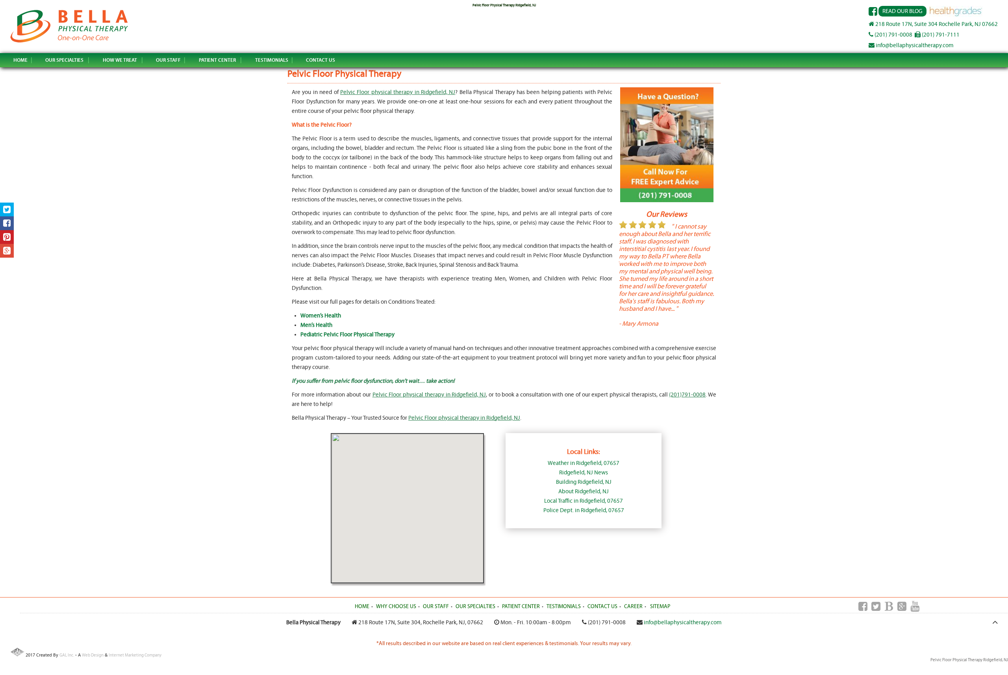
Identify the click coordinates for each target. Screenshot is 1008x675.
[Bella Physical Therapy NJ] (69, 42)
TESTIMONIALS (271, 60)
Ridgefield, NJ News (583, 472)
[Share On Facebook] (7, 223)
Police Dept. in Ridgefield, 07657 (583, 510)
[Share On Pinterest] (7, 237)
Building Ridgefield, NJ (583, 482)
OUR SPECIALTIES (64, 60)
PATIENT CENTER (217, 60)
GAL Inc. (66, 655)
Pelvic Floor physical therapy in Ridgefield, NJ (397, 92)
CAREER (633, 606)
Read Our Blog (902, 11)
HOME (20, 60)
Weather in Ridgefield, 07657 (583, 463)
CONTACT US (320, 60)
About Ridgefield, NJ (583, 491)
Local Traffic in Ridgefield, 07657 (583, 501)
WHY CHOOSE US (396, 606)
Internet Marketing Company (135, 655)
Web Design (93, 655)
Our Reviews (666, 214)
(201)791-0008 (687, 394)
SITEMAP (660, 606)
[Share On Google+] (7, 251)
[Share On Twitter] (7, 209)
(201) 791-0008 (892, 34)
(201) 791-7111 (940, 34)
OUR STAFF (168, 60)
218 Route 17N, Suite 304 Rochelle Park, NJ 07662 (936, 24)
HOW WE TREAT (120, 60)
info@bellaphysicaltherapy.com (914, 45)
